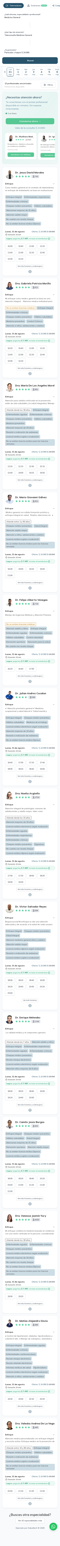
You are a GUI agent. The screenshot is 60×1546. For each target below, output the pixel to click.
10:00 (10, 246)
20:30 (42, 1399)
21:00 (10, 575)
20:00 (31, 986)
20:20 (42, 986)
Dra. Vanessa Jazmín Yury (30, 1215)
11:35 (10, 466)
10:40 (20, 246)
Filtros (50, 85)
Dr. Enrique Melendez (27, 1017)
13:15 (42, 466)
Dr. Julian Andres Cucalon (30, 693)
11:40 (10, 252)
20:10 (31, 1399)
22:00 (10, 1191)
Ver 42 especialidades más (30, 1520)
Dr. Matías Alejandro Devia (31, 1320)
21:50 (42, 1491)
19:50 (42, 473)
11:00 (31, 246)
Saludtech (32, 1528)
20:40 (10, 993)
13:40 (10, 473)
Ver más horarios (30, 1000)
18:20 (20, 769)
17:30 (20, 875)
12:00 (20, 252)
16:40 (20, 669)
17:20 (31, 762)
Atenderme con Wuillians (21, 155)
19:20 (31, 569)
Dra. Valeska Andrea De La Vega (34, 1423)
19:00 (20, 473)
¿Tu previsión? (10, 50)
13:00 (10, 259)
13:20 (20, 259)
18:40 (31, 769)
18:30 (42, 875)
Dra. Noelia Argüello (27, 793)
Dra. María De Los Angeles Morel (35, 385)
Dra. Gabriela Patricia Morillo (33, 283)
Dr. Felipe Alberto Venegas (31, 599)
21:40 (42, 1185)
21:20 (31, 1185)
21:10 (20, 1491)
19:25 (31, 473)
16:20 (10, 669)
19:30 (20, 882)
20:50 (10, 1491)
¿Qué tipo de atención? (14, 32)
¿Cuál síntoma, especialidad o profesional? (22, 14)
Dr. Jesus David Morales (29, 172)
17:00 (31, 669)
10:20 (10, 348)
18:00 (10, 769)
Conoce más (13, 150)
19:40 (42, 569)
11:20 (42, 246)
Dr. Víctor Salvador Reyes (30, 906)
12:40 (42, 252)
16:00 (10, 569)
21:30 (31, 1491)
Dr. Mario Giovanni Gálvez (31, 497)
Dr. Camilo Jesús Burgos (29, 1122)
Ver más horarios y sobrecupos (30, 266)
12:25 (20, 466)
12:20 (31, 252)
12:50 (31, 466)
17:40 (42, 762)
